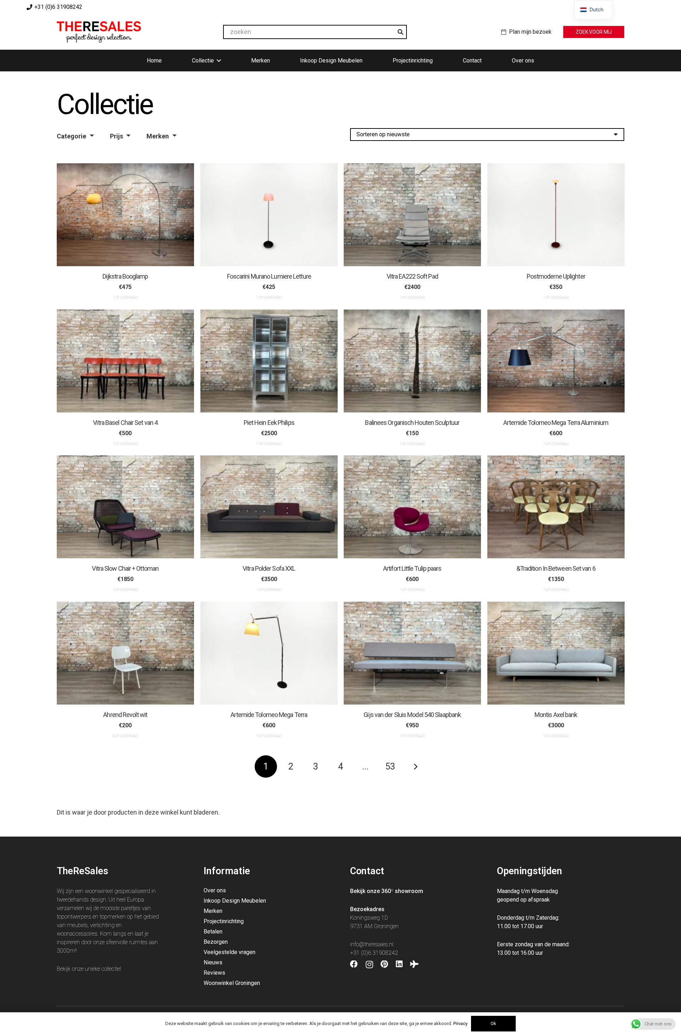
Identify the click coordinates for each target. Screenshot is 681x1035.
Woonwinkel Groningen (232, 983)
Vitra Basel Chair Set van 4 (125, 422)
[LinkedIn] (399, 964)
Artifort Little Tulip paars (412, 568)
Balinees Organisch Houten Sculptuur (412, 422)
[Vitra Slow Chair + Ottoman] (125, 506)
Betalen (213, 931)
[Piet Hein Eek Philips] (269, 361)
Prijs (116, 136)
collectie (110, 968)
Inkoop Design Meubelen (235, 900)
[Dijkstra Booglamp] (125, 214)
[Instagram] (369, 964)
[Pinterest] (384, 964)
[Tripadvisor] (414, 964)
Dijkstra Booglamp (125, 276)
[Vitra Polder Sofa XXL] (269, 506)
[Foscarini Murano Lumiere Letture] (269, 214)
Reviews (214, 972)
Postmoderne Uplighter (555, 276)
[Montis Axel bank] (556, 653)
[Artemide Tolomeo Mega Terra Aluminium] (556, 361)
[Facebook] (354, 964)
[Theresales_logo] (99, 32)
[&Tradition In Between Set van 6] (556, 506)
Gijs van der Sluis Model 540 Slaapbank (412, 714)
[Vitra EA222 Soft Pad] (412, 214)
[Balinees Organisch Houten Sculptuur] (412, 361)
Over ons (215, 890)
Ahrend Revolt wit (125, 714)
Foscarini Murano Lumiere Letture (269, 276)
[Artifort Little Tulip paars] (412, 506)
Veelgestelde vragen (229, 952)
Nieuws (213, 962)
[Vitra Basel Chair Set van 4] (125, 361)
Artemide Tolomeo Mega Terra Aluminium (555, 422)
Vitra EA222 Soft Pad (412, 276)
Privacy (460, 1023)
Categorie (71, 136)
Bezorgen (216, 941)
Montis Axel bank (555, 714)
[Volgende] (415, 766)
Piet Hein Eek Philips (268, 422)
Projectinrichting (224, 921)
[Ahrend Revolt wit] (125, 653)
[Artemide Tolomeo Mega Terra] (269, 653)
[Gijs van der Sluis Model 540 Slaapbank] (412, 653)
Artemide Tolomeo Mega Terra (269, 714)
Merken (157, 136)
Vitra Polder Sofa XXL (269, 568)
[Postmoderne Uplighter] (556, 214)
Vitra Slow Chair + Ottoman (125, 568)
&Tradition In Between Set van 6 (555, 568)
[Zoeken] (400, 32)
